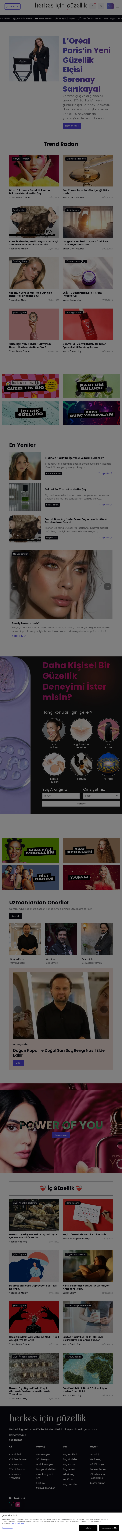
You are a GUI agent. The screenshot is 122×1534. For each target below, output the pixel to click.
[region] (61, 1523)
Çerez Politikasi (18, 1523)
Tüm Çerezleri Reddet (108, 1528)
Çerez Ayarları (7, 1528)
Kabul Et (88, 1528)
